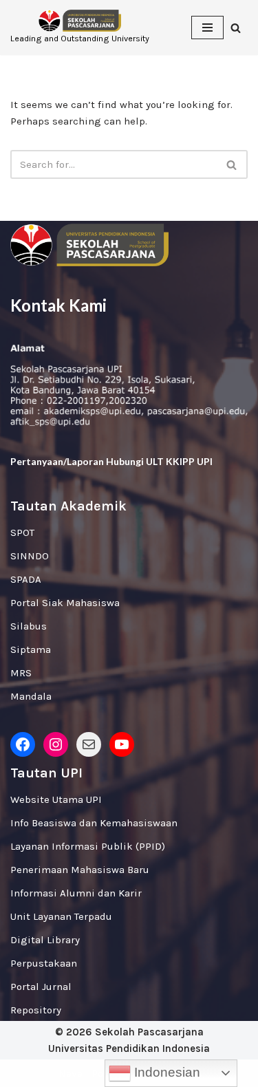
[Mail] (88, 744)
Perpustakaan (43, 963)
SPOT (22, 532)
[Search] (235, 28)
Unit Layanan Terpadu (61, 916)
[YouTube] (121, 744)
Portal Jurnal (41, 986)
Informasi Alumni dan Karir (76, 893)
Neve (70, 1073)
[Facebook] (22, 744)
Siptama (30, 649)
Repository (35, 1010)
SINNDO (29, 556)
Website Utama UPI (56, 799)
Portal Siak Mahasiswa (65, 602)
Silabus (28, 626)
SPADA (25, 579)
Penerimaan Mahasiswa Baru (79, 869)
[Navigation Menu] (207, 27)
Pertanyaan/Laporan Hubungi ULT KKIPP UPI (111, 461)
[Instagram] (55, 744)
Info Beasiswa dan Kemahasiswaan (94, 823)
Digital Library (45, 940)
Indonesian (165, 1072)
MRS (21, 673)
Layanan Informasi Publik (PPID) (87, 846)
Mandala (31, 696)
